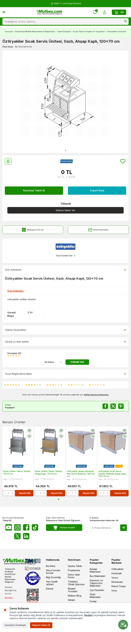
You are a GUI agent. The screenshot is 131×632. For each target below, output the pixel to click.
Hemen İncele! (67, 527)
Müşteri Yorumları (72, 590)
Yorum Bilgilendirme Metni (18, 373)
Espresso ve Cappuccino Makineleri (96, 583)
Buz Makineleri (97, 576)
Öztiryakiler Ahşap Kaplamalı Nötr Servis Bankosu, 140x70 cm (80, 473)
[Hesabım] (104, 12)
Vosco (115, 577)
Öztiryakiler (117, 569)
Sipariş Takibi (75, 566)
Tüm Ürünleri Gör (64, 255)
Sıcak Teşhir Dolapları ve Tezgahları (89, 31)
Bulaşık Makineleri (95, 570)
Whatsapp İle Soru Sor (35, 230)
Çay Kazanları (97, 590)
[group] (65, 101)
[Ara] (125, 21)
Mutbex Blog (74, 595)
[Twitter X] (17, 536)
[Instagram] (17, 527)
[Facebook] (26, 527)
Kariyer (50, 588)
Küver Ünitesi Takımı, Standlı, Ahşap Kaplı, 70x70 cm (48, 472)
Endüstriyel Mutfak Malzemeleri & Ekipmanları (35, 31)
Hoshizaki (117, 573)
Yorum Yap (77, 362)
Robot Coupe (119, 586)
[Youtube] (8, 527)
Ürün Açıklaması (13, 269)
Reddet (88, 615)
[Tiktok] (35, 527)
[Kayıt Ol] (123, 527)
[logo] (49, 12)
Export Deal (97, 190)
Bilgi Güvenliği (53, 577)
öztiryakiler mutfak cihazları (21, 299)
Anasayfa (9, 31)
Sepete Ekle (25, 493)
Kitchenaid (117, 582)
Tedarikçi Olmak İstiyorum (76, 583)
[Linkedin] (26, 536)
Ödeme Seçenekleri (100, 230)
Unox (114, 590)
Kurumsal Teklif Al (34, 190)
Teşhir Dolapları (64, 31)
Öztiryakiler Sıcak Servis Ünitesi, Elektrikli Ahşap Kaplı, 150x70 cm (112, 473)
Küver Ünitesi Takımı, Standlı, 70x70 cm (17, 472)
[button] (65, 150)
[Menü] (3, 12)
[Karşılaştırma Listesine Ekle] (29, 436)
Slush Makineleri (95, 595)
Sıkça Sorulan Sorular (53, 571)
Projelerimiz (74, 570)
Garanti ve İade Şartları (17, 341)
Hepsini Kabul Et (41, 625)
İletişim (71, 600)
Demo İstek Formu (74, 576)
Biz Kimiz (50, 566)
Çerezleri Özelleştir (15, 625)
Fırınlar (93, 601)
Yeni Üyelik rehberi (52, 583)
